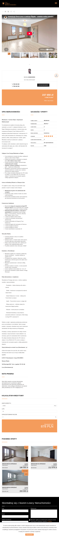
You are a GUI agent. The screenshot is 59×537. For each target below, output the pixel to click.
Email (3, 514)
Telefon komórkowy (6, 519)
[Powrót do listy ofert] (3, 11)
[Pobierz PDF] (8, 11)
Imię (3, 508)
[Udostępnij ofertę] (14, 11)
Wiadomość (33, 508)
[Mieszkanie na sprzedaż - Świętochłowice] (15, 457)
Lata (3, 408)
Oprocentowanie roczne (9, 414)
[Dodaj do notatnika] (11, 11)
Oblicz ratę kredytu (48, 100)
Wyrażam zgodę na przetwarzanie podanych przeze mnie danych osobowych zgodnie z (43, 521)
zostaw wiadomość (43, 85)
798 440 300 (16, 84)
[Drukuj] (5, 11)
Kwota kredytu (6, 403)
